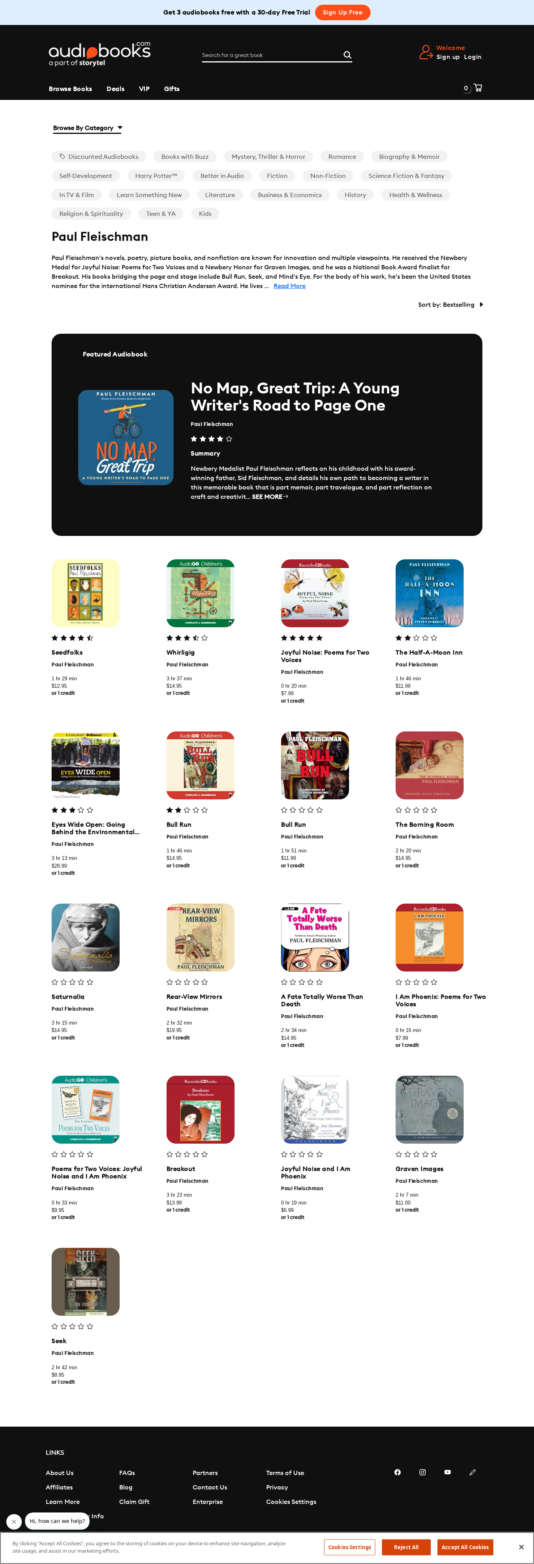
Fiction (277, 176)
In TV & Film (76, 195)
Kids (205, 214)
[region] (267, 1548)
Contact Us (210, 1487)
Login (473, 57)
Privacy (277, 1487)
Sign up (448, 57)
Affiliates (59, 1487)
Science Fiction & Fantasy (406, 176)
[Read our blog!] (472, 1495)
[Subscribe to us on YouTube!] (447, 1495)
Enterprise (208, 1502)
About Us (59, 1473)
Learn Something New (149, 195)
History (355, 195)
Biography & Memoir (409, 157)
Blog (126, 1487)
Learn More (63, 1502)
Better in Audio (222, 176)
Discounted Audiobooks (102, 157)
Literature (220, 195)
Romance (342, 157)
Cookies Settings (291, 1502)
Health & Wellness (415, 195)
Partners (205, 1473)
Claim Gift (134, 1502)
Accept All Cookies (465, 1547)
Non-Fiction (328, 176)
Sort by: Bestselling (447, 305)
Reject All (406, 1547)
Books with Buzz (185, 157)
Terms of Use (285, 1473)
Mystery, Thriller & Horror (268, 157)
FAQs (127, 1473)
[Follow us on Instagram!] (422, 1495)
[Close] (521, 1546)
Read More (290, 286)
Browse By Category (84, 128)
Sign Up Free (343, 12)
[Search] (347, 54)
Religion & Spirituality (91, 214)
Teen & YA (161, 214)
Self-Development (85, 176)
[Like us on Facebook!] (397, 1495)
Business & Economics (290, 195)
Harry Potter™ (156, 176)
